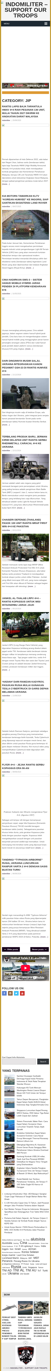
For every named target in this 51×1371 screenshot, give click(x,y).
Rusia (16, 1266)
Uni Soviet (24, 1274)
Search (43, 1062)
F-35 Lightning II (26, 1246)
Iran (11, 1249)
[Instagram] (10, 993)
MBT (30, 1258)
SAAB (24, 1267)
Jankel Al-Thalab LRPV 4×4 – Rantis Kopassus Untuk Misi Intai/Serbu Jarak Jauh (21, 601)
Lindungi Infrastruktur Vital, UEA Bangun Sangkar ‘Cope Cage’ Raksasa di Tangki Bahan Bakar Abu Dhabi (25, 1196)
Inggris (5, 1249)
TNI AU (31, 1270)
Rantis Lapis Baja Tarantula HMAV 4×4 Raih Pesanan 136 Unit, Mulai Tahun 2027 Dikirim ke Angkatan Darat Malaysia (23, 111)
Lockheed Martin (10, 1258)
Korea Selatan (30, 1252)
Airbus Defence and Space (12, 1240)
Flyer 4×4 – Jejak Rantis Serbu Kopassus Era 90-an (23, 766)
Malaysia (23, 1258)
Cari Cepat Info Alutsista (13, 1057)
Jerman (32, 1249)
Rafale (32, 1264)
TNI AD (7, 1270)
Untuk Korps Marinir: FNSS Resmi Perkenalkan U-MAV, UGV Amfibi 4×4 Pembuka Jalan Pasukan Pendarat (25, 1230)
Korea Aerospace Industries (11, 1252)
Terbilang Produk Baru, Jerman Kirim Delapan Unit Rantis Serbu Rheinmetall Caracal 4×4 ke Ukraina (24, 441)
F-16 (16, 1246)
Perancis (7, 1261)
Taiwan (40, 1267)
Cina (23, 1242)
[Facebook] (4, 993)
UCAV (4, 1274)
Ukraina (13, 1273)
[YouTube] (22, 993)
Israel (18, 1249)
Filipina (37, 1246)
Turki (45, 1270)
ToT (39, 1271)
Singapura (32, 1267)
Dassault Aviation (34, 1243)
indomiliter (6, 120)
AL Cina (26, 1240)
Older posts (12, 949)
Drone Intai (44, 1243)
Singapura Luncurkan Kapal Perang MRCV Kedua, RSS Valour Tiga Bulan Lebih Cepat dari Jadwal (33, 1113)
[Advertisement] (25, 53)
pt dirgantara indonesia (11, 1264)
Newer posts (38, 949)
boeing (16, 1243)
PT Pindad (25, 1264)
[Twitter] (16, 993)
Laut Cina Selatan (25, 1255)
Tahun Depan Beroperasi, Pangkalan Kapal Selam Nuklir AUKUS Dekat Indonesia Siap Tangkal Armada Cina (32, 1102)
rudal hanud (6, 1267)
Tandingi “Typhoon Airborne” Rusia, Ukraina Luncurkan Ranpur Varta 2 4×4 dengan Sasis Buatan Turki (24, 864)
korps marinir (9, 1255)
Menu (6, 24)
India (43, 1246)
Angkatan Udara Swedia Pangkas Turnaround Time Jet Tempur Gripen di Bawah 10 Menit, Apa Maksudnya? (33, 1170)
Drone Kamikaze (7, 1246)
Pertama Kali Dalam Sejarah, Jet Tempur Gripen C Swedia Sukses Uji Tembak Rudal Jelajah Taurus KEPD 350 (26, 1221)
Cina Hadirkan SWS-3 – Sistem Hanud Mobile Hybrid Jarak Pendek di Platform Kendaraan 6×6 (24, 284)
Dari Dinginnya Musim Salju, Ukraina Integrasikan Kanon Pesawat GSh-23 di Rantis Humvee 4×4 (24, 365)
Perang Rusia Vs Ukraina (26, 1261)
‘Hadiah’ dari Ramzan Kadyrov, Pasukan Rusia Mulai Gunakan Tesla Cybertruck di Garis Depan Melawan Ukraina (25, 686)
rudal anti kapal (41, 1264)
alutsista (38, 1239)
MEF (36, 1258)
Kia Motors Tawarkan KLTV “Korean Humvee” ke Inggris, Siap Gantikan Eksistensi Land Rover (25, 199)
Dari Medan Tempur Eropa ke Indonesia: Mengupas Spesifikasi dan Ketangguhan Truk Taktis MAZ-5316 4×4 (26, 1212)
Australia (7, 1243)
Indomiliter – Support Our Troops (28, 1368)
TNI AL (18, 1270)
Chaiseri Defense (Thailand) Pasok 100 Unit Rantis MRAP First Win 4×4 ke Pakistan (24, 523)
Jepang (24, 1249)
